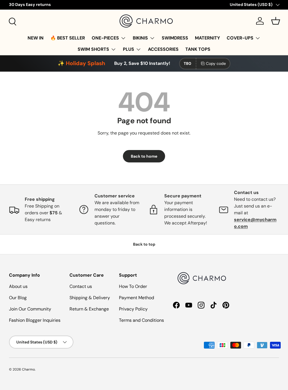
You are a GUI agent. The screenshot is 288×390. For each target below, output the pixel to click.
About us (18, 286)
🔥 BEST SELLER (67, 38)
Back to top (144, 244)
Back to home (144, 156)
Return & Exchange (89, 309)
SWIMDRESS (175, 38)
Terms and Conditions (141, 320)
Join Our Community (30, 309)
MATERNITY (207, 38)
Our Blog (18, 298)
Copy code (216, 63)
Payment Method (136, 298)
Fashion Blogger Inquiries (34, 320)
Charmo (28, 369)
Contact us (80, 286)
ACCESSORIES (163, 49)
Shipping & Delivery (89, 298)
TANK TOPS (197, 49)
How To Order (133, 286)
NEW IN (36, 38)
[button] (275, 21)
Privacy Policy (133, 309)
